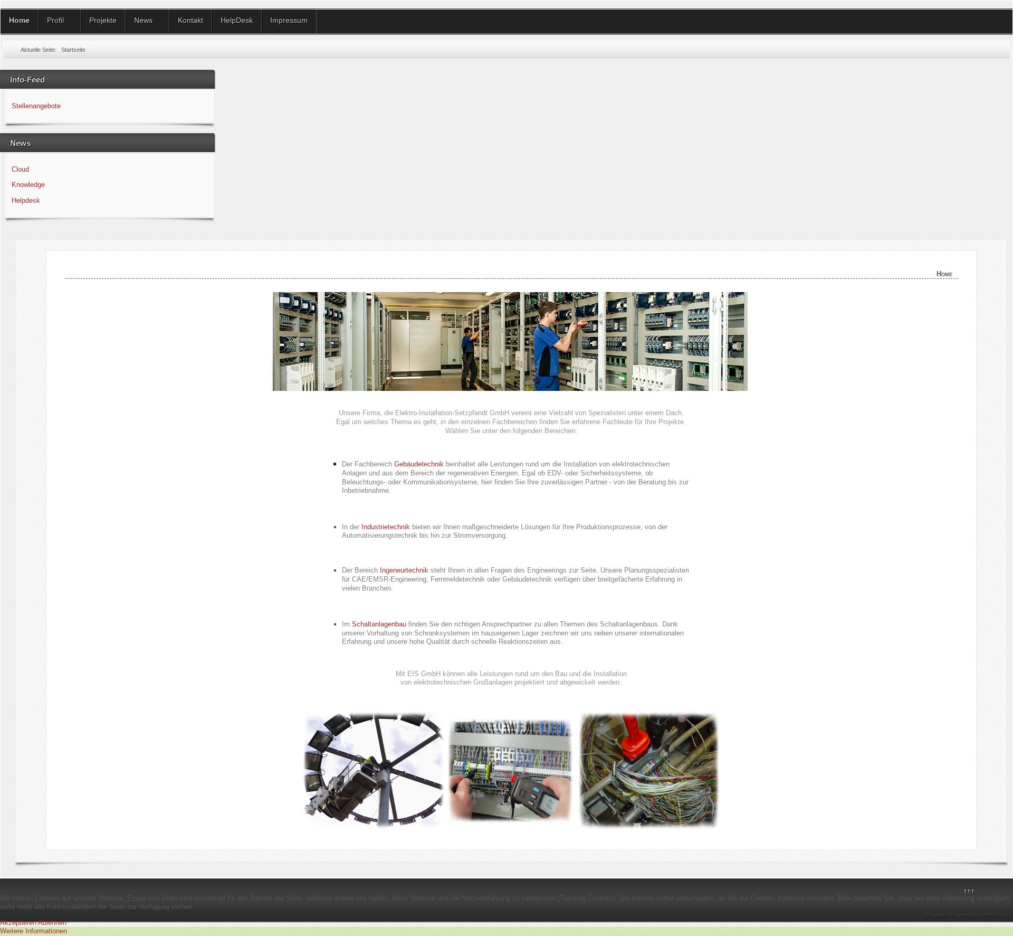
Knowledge (28, 185)
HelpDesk (237, 20)
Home (19, 20)
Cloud (20, 169)
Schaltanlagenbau (379, 624)
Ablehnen (52, 922)
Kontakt (190, 20)
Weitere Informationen (33, 931)
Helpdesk (26, 200)
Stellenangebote (36, 106)
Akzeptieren (18, 922)
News (143, 20)
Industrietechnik (385, 527)
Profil (55, 20)
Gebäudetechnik (419, 464)
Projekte (103, 20)
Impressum (289, 20)
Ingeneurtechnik (404, 570)
